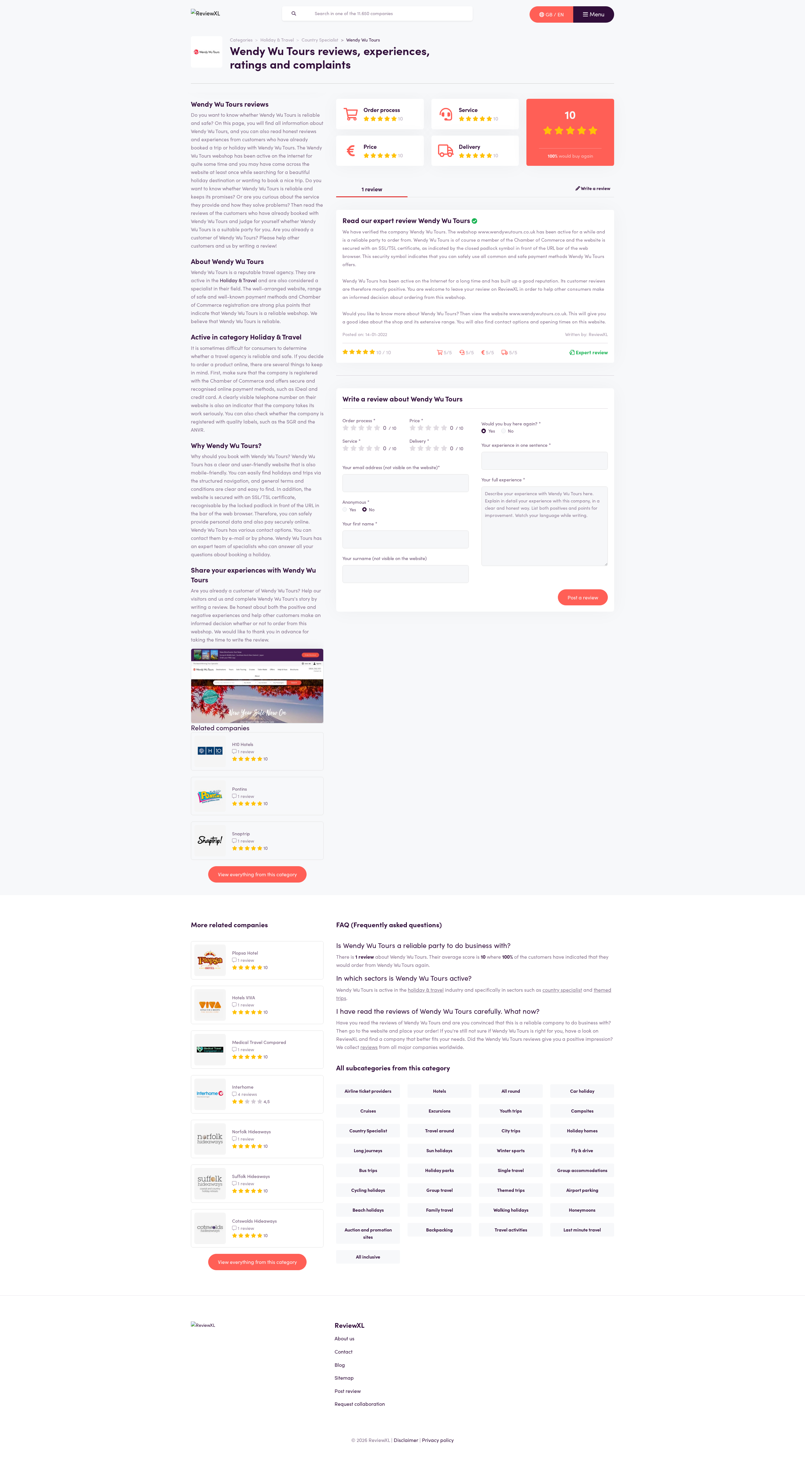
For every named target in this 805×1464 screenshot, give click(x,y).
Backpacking (439, 1229)
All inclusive (368, 1257)
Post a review (583, 597)
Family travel (439, 1210)
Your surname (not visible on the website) (384, 558)
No (372, 509)
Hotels (439, 1091)
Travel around (439, 1130)
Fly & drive (582, 1150)
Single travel (511, 1170)
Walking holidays (511, 1210)
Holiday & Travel (277, 39)
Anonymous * (355, 502)
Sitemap (344, 1377)
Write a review (595, 188)
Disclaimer (406, 1439)
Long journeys (368, 1150)
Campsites (582, 1111)
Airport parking (582, 1190)
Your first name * (359, 523)
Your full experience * (503, 479)
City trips (511, 1130)
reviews (369, 1046)
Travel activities (511, 1229)
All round (511, 1091)
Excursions (440, 1111)
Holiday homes (582, 1130)
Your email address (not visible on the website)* (391, 467)
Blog (340, 1364)
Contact (344, 1351)
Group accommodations (582, 1170)
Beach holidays (368, 1210)
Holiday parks (439, 1170)
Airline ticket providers (368, 1091)
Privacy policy (438, 1439)
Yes (352, 509)
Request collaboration (360, 1403)
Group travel (439, 1190)
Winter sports (511, 1150)
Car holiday (582, 1091)
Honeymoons (582, 1210)
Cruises (368, 1111)
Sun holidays (439, 1150)
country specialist (562, 989)
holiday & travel (426, 989)
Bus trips (368, 1170)
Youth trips (511, 1111)
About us (344, 1338)
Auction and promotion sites (368, 1233)
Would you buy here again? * (511, 423)
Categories (241, 39)
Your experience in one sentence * (516, 445)
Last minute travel (582, 1229)
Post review (348, 1390)
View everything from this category (257, 874)
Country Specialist (320, 39)
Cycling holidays (368, 1190)
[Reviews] (205, 14)
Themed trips (511, 1190)
